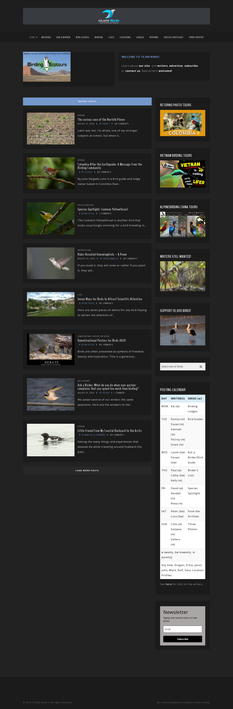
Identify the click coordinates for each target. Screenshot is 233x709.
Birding (99, 37)
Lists (111, 37)
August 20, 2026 (86, 258)
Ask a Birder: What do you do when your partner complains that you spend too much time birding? (108, 387)
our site (144, 66)
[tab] (86, 101)
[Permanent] (50, 143)
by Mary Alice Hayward (93, 434)
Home (32, 37)
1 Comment (119, 392)
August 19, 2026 (86, 392)
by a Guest (87, 172)
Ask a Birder (63, 37)
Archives (46, 37)
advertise (176, 66)
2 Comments (105, 213)
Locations (125, 37)
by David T (104, 123)
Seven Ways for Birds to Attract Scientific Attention (110, 299)
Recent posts (87, 101)
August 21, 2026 (86, 123)
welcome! (165, 71)
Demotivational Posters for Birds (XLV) (102, 340)
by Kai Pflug (88, 213)
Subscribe (182, 639)
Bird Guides (82, 37)
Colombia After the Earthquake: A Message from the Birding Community (110, 166)
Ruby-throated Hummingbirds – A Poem (102, 254)
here (169, 584)
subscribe (191, 66)
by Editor (104, 392)
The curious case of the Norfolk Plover (101, 119)
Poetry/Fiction (84, 250)
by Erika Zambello (109, 258)
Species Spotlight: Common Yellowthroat (103, 209)
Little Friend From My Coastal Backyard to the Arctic (110, 430)
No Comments (122, 123)
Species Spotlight (173, 37)
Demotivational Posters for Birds (93, 336)
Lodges (140, 37)
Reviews (154, 37)
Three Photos (196, 37)
